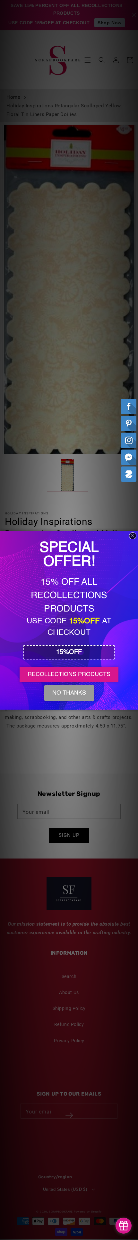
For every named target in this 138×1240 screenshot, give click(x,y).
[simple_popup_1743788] (124, 1226)
